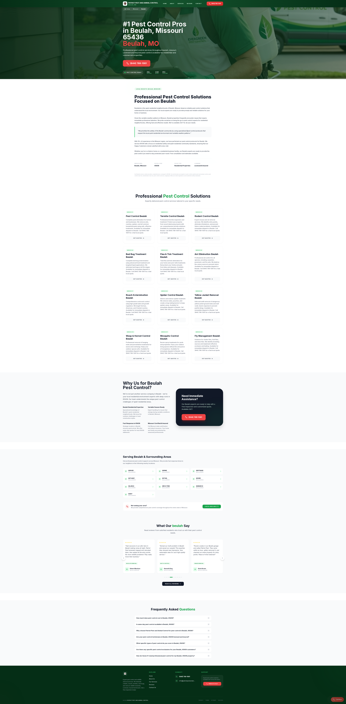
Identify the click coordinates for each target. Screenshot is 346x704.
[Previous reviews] (123, 558)
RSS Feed (220, 700)
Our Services (153, 681)
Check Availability (212, 506)
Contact (199, 3)
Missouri (135, 9)
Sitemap (213, 700)
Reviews (189, 3)
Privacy (201, 700)
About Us (152, 679)
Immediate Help (213, 683)
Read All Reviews (172, 584)
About (172, 3)
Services (181, 3)
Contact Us (152, 687)
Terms (207, 700)
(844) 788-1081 (195, 417)
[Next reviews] (222, 558)
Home (165, 3)
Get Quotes (137, 238)
